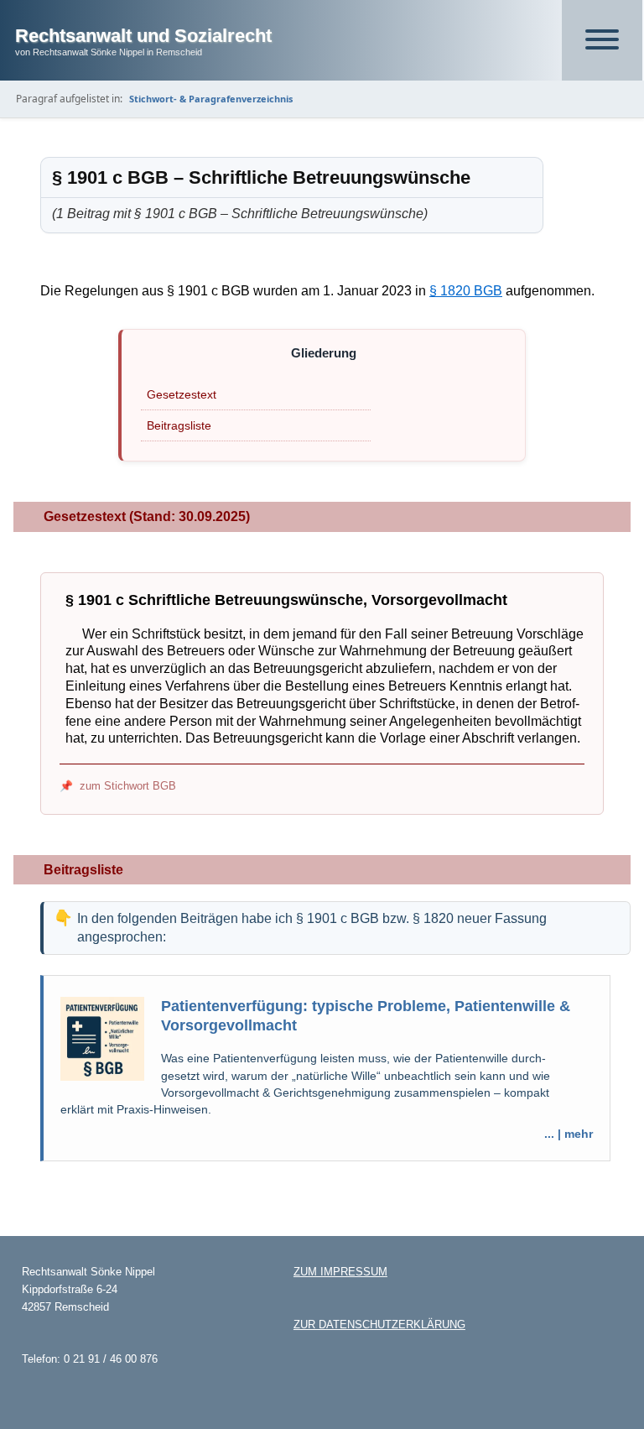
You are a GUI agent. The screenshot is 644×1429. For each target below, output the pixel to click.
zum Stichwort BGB (128, 786)
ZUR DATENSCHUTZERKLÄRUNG (379, 1324)
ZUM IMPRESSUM (340, 1271)
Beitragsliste (179, 425)
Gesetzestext (181, 394)
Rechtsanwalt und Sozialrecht (143, 35)
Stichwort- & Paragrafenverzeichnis (211, 98)
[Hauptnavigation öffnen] (602, 40)
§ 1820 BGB (465, 291)
